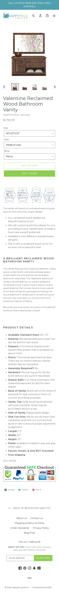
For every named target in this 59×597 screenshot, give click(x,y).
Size (6, 128)
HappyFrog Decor (20, 587)
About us (21, 518)
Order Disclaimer (20, 528)
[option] (15, 87)
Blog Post (29, 533)
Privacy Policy (41, 528)
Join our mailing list (30, 541)
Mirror (7, 151)
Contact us (36, 518)
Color (6, 139)
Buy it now (29, 173)
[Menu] (54, 15)
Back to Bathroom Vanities (32, 508)
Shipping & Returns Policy (29, 523)
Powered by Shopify (42, 587)
